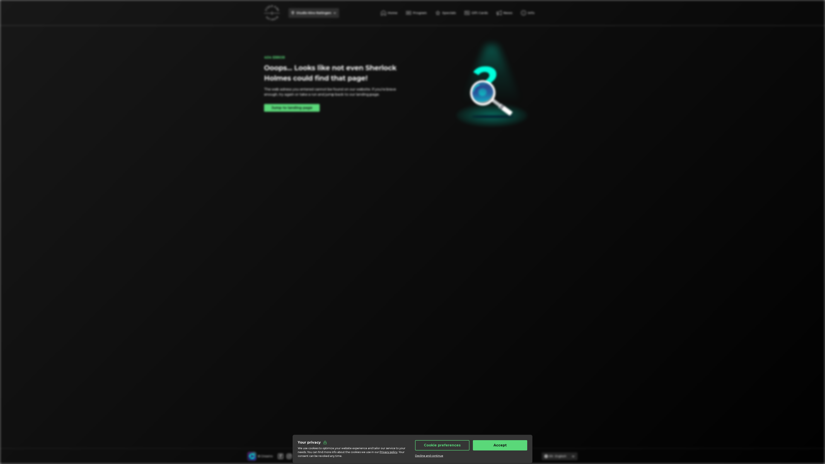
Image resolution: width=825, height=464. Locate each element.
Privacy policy (388, 452)
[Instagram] (289, 456)
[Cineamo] (252, 456)
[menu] (528, 13)
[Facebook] (280, 456)
